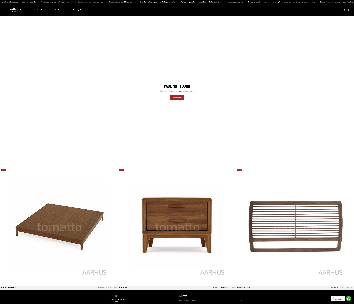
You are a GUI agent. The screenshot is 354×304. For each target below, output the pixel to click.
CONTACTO (114, 302)
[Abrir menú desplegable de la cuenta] (344, 10)
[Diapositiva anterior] (3, 227)
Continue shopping (177, 97)
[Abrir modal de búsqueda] (340, 10)
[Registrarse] (241, 300)
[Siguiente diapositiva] (115, 227)
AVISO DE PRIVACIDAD (118, 299)
